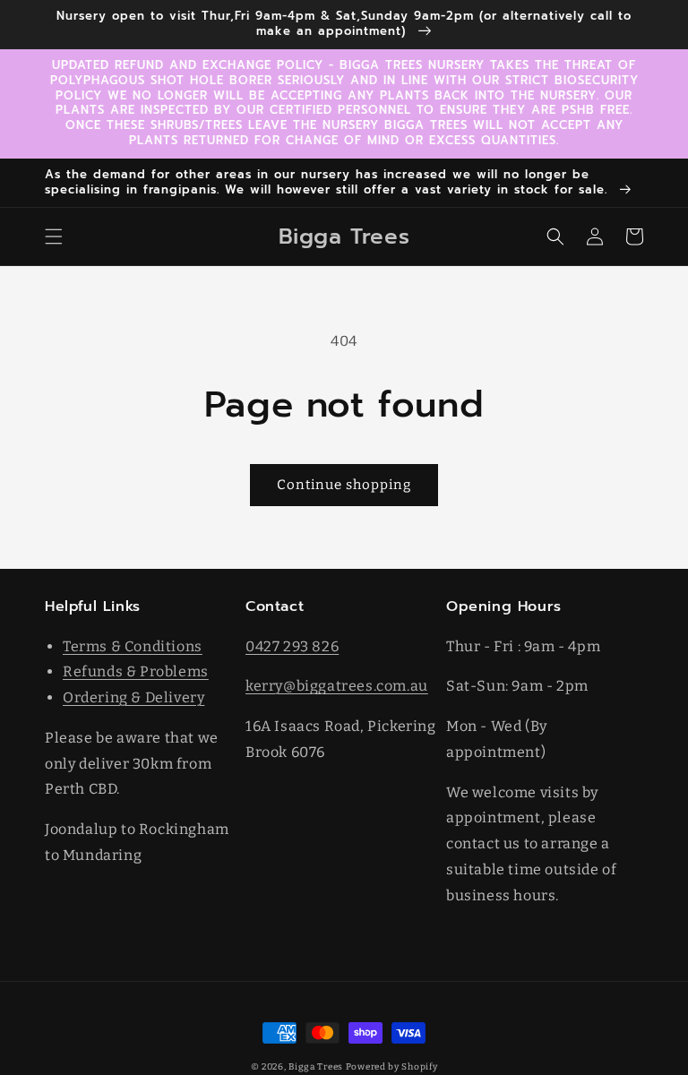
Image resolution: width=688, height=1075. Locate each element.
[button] (53, 236)
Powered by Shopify (392, 1067)
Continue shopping (344, 485)
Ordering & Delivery (133, 697)
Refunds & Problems (136, 671)
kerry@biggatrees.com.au (336, 685)
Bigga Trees (315, 1067)
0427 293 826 (292, 646)
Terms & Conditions (132, 646)
